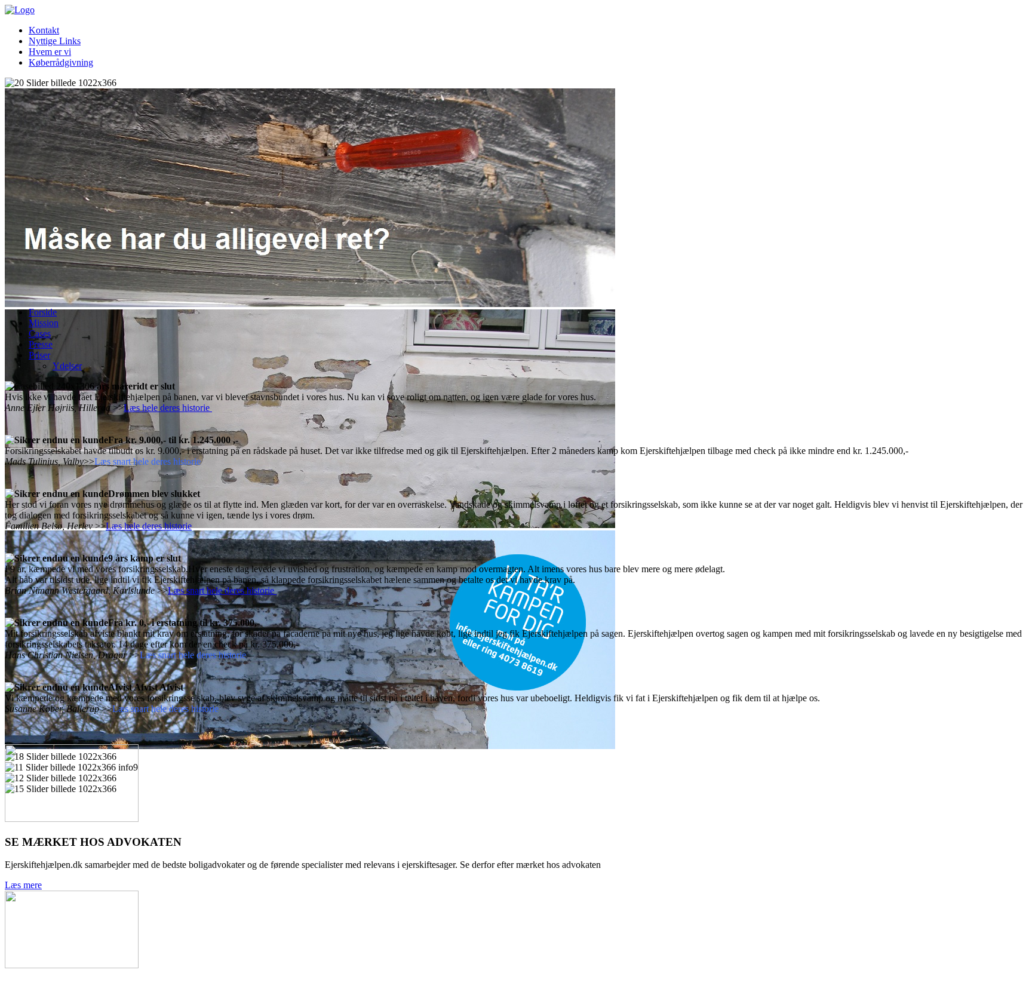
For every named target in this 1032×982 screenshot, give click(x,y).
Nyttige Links (55, 41)
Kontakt (44, 30)
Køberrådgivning (61, 62)
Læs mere (23, 885)
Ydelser (67, 366)
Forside (43, 312)
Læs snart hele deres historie (222, 590)
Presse (41, 344)
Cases (40, 334)
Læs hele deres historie (168, 408)
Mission (44, 323)
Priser (39, 355)
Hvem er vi (50, 52)
